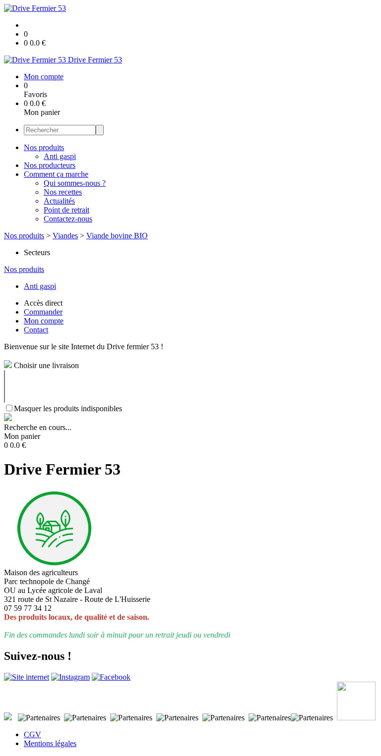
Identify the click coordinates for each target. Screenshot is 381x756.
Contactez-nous (68, 219)
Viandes (65, 235)
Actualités (59, 201)
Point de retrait (66, 210)
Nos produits (44, 147)
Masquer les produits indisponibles (68, 408)
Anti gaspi (60, 156)
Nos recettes (63, 192)
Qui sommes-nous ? (75, 183)
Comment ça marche (56, 174)
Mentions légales (50, 743)
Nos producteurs (49, 165)
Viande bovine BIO (117, 235)
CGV (32, 734)
